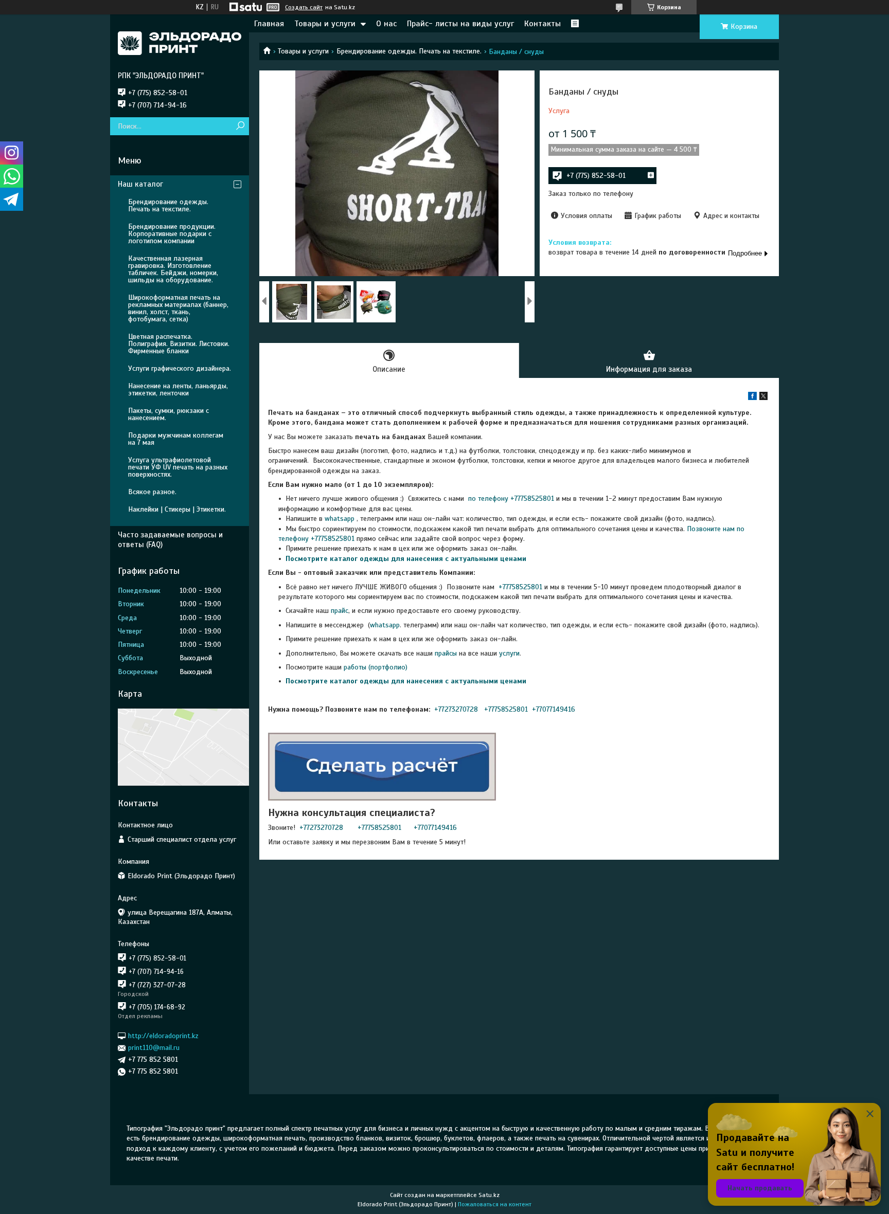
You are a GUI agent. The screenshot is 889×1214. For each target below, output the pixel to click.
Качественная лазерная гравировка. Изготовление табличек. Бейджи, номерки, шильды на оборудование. (173, 269)
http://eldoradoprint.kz (163, 1035)
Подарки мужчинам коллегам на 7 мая (175, 439)
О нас (386, 24)
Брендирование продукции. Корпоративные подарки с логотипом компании (172, 233)
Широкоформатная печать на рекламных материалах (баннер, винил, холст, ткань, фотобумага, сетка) (178, 308)
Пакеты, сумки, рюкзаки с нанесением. (168, 414)
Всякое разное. (152, 491)
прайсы (447, 653)
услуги (509, 653)
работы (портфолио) (375, 667)
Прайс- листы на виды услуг (460, 24)
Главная (269, 24)
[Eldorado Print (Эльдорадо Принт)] (179, 42)
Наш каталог (140, 184)
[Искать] (240, 126)
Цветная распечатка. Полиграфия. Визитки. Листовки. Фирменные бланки (178, 343)
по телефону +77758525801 (510, 498)
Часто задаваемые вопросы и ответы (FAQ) (170, 539)
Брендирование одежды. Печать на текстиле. (409, 51)
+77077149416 (553, 709)
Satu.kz (489, 1195)
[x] (763, 397)
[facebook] (752, 397)
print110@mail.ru (154, 1047)
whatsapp (339, 518)
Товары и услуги (324, 24)
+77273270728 (457, 709)
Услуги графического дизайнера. (179, 368)
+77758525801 (519, 587)
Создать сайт (304, 7)
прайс (339, 610)
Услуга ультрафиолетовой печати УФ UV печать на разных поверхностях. (177, 467)
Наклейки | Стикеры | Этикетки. (177, 509)
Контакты (542, 24)
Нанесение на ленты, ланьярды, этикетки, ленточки (178, 389)
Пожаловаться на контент (494, 1204)
